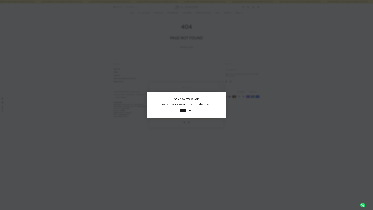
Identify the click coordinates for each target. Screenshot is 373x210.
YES (183, 110)
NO (190, 110)
